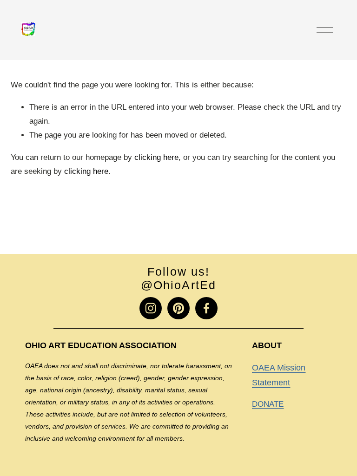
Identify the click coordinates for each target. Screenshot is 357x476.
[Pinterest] (178, 308)
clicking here (156, 157)
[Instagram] (150, 308)
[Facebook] (206, 308)
